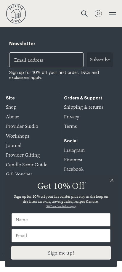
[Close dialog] (112, 180)
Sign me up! (61, 253)
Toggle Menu (112, 13)
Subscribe (100, 60)
